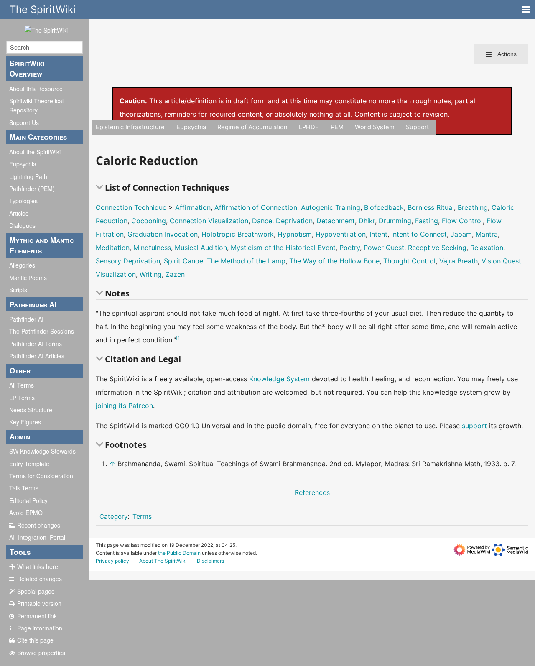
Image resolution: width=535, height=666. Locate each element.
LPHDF (309, 127)
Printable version (39, 603)
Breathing (473, 207)
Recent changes (38, 525)
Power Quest (384, 247)
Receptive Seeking (437, 247)
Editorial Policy (28, 500)
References (312, 492)
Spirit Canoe (183, 261)
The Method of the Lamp (246, 261)
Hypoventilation (341, 234)
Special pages (35, 591)
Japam (461, 234)
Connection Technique (131, 207)
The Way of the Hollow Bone (334, 261)
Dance (262, 221)
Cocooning (148, 221)
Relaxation (486, 247)
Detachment (335, 221)
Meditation (113, 247)
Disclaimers (210, 561)
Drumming (395, 221)
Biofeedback (384, 207)
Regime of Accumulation (252, 127)
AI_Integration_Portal (37, 537)
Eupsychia (22, 164)
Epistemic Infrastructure (130, 127)
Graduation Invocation (162, 234)
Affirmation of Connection (255, 207)
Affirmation (193, 207)
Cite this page (35, 640)
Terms (142, 516)
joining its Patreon (124, 405)
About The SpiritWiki (163, 561)
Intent (378, 234)
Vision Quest (501, 261)
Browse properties (41, 652)
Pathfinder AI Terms (35, 343)
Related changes (39, 578)
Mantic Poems (28, 277)
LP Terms (22, 397)
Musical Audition (201, 247)
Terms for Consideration (41, 476)
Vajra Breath (458, 261)
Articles (18, 213)
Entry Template (29, 463)
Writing (151, 274)
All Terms (21, 385)
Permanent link (37, 616)
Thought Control (409, 261)
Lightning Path (28, 176)
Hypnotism (295, 234)
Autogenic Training (330, 207)
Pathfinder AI (26, 319)
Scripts (18, 290)
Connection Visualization (209, 221)
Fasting (426, 221)
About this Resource (36, 88)
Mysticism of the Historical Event (283, 247)
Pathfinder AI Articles (36, 356)
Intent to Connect (419, 234)
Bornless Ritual (431, 207)
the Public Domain (179, 553)
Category (113, 517)
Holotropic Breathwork (237, 234)
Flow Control (462, 221)
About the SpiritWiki (35, 152)
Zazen (175, 274)
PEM (337, 127)
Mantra (487, 234)
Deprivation (294, 221)
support (474, 425)
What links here (37, 566)
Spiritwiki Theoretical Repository (36, 105)
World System (375, 127)
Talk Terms (23, 488)
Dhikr (367, 221)
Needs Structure (30, 410)
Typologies (23, 200)
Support (417, 127)
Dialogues (22, 225)
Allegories (22, 265)
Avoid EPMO (26, 512)
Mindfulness (152, 247)
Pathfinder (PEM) (32, 188)
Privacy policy (112, 561)
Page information (39, 628)
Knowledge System (279, 379)
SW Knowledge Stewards (42, 451)
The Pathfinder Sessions (41, 331)
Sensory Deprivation (128, 261)
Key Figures (25, 422)
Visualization (116, 274)
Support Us (24, 122)
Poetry (349, 247)
